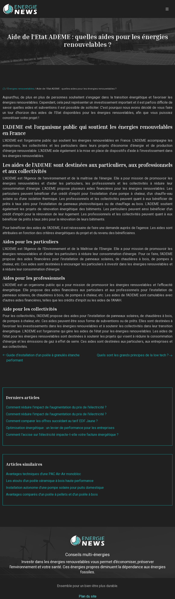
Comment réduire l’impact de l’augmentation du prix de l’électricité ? (56, 407)
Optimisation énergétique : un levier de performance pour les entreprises (60, 428)
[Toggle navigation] (167, 9)
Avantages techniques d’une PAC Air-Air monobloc (43, 474)
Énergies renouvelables (20, 88)
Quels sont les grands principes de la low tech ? (133, 355)
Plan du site (87, 596)
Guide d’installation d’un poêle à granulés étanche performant (43, 357)
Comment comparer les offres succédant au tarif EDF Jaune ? (52, 421)
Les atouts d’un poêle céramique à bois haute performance (49, 481)
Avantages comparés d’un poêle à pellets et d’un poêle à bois (52, 494)
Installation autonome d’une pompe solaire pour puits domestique (55, 488)
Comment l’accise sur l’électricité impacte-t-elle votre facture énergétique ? (62, 435)
